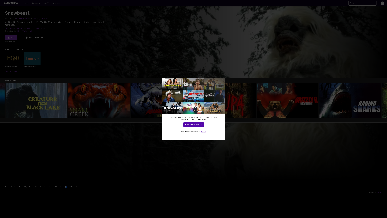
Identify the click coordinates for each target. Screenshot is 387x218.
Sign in (203, 132)
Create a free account (193, 124)
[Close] (222, 79)
